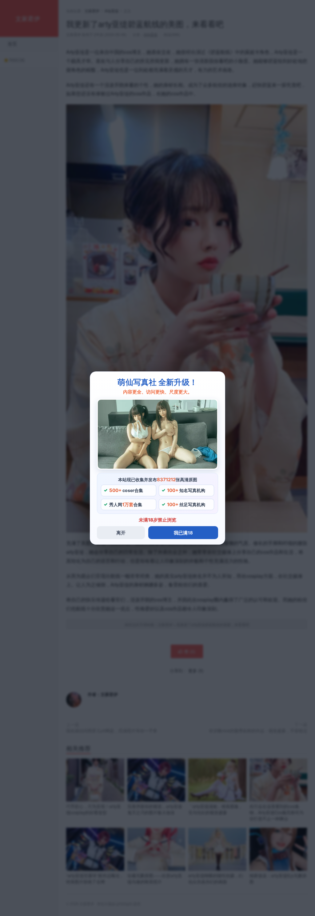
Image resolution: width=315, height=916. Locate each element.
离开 (121, 532)
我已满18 (183, 532)
